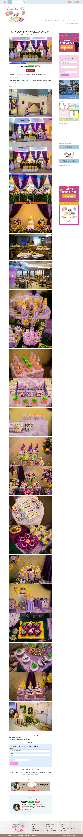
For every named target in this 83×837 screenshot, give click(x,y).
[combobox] (12, 760)
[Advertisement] (55, 12)
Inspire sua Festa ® (15, 14)
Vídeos (62, 826)
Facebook (69, 2)
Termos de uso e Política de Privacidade (67, 829)
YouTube (76, 2)
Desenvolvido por (68, 835)
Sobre (56, 2)
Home (9, 2)
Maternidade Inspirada (73, 23)
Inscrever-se (14, 763)
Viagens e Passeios (51, 831)
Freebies (56, 20)
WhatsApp (32, 66)
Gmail (38, 66)
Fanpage (40, 804)
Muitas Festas (39, 20)
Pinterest (73, 2)
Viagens (76, 20)
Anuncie (60, 2)
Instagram (71, 2)
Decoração (63, 20)
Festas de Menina (30, 34)
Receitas (70, 20)
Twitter (78, 2)
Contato (64, 2)
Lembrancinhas (48, 20)
